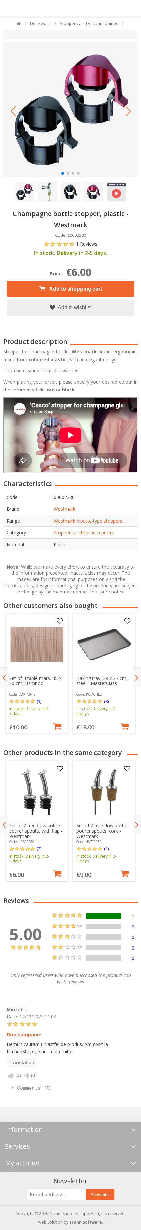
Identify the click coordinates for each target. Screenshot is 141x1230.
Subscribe (100, 1194)
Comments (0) (34, 1088)
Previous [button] (4, 677)
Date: (12, 1016)
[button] (13, 111)
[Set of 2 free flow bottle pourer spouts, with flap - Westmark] (37, 792)
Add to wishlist (74, 307)
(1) (106, 849)
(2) (39, 849)
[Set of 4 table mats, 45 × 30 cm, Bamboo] (37, 644)
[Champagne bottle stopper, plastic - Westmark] (70, 109)
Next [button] (137, 677)
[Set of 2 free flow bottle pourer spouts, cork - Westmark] (104, 792)
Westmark (64, 509)
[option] (36, 673)
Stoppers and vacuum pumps (85, 532)
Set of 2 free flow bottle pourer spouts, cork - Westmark (101, 830)
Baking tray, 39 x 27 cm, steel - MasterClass (102, 680)
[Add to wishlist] (60, 621)
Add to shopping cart (75, 289)
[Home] (19, 25)
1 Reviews (86, 244)
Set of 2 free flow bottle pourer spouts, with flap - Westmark (36, 830)
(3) (39, 701)
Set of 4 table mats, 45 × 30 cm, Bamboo (35, 680)
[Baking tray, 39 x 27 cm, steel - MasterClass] (104, 644)
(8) (106, 701)
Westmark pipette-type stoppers (88, 521)
